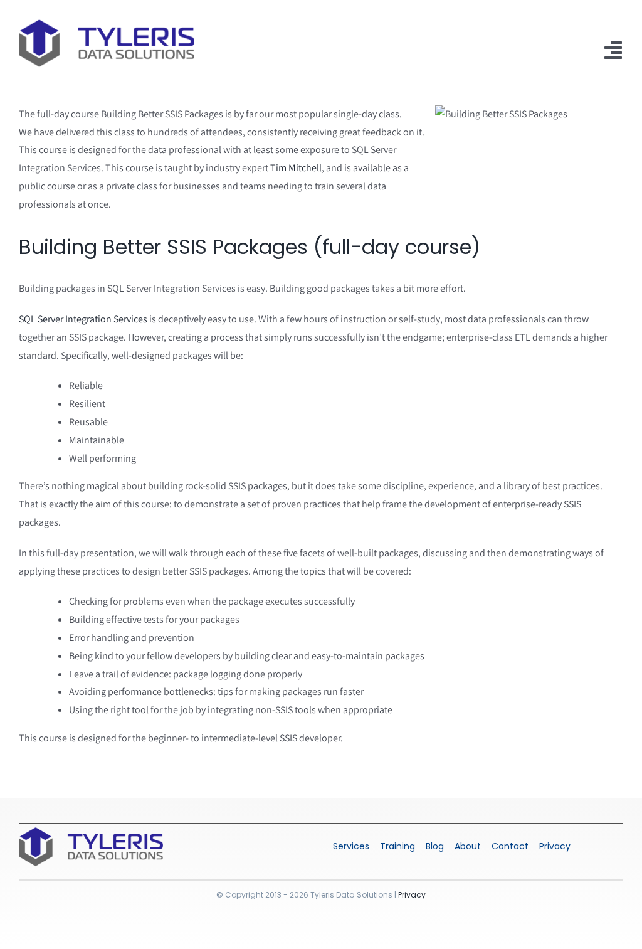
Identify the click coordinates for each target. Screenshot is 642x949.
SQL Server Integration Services (83, 319)
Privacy (412, 894)
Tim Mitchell (296, 167)
